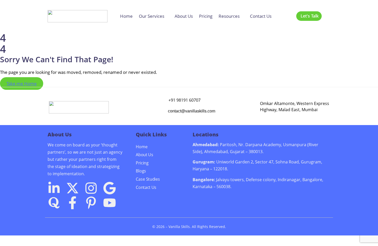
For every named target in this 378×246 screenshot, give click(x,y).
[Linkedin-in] (54, 188)
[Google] (109, 188)
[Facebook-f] (72, 202)
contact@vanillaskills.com (191, 111)
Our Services (151, 16)
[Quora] (54, 202)
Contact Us (261, 16)
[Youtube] (109, 202)
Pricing (205, 16)
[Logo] (77, 16)
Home (126, 16)
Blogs (141, 171)
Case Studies (148, 179)
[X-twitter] (72, 188)
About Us (184, 16)
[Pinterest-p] (91, 202)
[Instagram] (91, 188)
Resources (229, 16)
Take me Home (21, 83)
